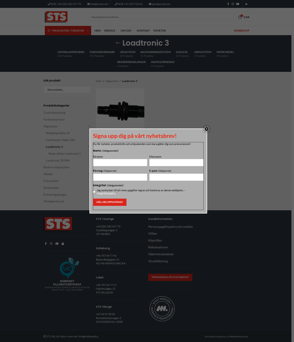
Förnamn (98, 156)
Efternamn (155, 156)
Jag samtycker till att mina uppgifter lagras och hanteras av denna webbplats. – (141, 192)
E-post (160, 170)
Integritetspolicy (106, 193)
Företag (104, 170)
